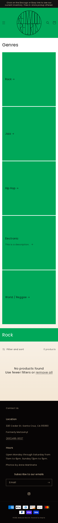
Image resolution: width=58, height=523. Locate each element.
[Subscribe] (48, 482)
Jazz (8, 133)
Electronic (12, 238)
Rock (8, 79)
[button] (3, 22)
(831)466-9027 (14, 438)
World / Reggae (16, 297)
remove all (44, 372)
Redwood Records (24, 518)
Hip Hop (10, 188)
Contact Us (12, 408)
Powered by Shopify (38, 518)
